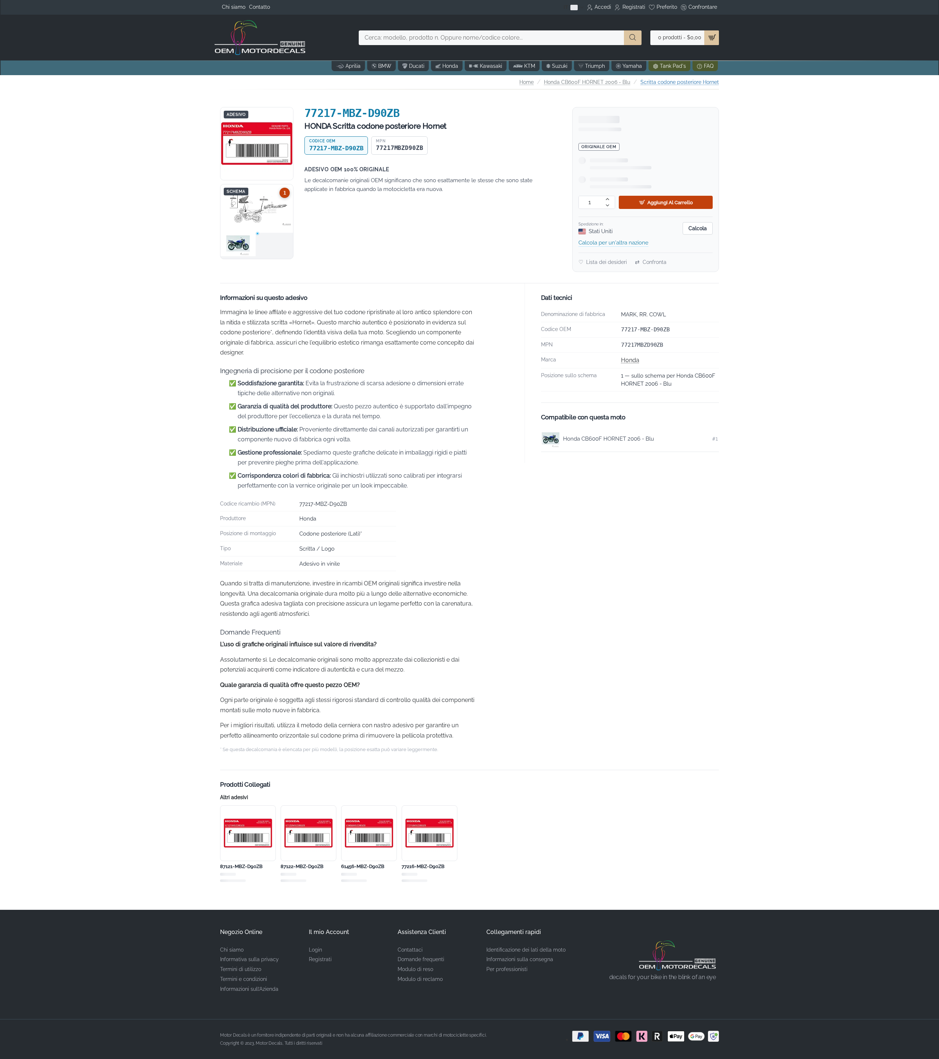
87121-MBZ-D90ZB (241, 866)
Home (526, 82)
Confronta (650, 262)
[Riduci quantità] (607, 205)
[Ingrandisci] (256, 143)
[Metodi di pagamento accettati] (645, 1036)
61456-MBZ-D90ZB (362, 866)
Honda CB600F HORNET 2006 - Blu (587, 82)
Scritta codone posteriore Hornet (679, 82)
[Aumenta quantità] (607, 199)
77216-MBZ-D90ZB (423, 866)
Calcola (697, 228)
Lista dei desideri (602, 262)
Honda (630, 360)
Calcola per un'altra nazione (613, 242)
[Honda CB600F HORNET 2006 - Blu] (238, 244)
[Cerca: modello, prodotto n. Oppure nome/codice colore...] (633, 37)
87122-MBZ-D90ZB (302, 866)
